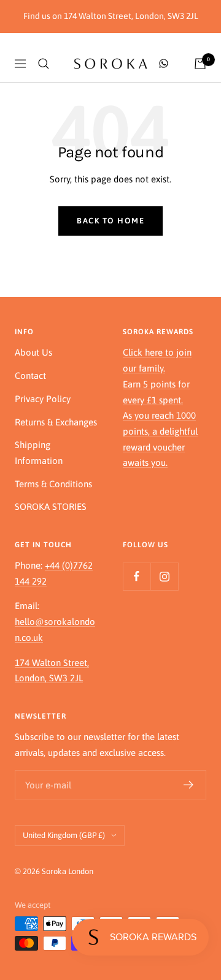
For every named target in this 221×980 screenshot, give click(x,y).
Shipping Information (39, 453)
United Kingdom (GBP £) (64, 835)
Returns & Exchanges (56, 422)
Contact (30, 375)
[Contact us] (163, 63)
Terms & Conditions (53, 484)
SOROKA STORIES (51, 506)
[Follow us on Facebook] (136, 576)
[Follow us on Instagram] (164, 576)
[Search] (43, 63)
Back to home (110, 220)
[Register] (189, 784)
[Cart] (200, 63)
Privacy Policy (43, 399)
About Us (33, 352)
